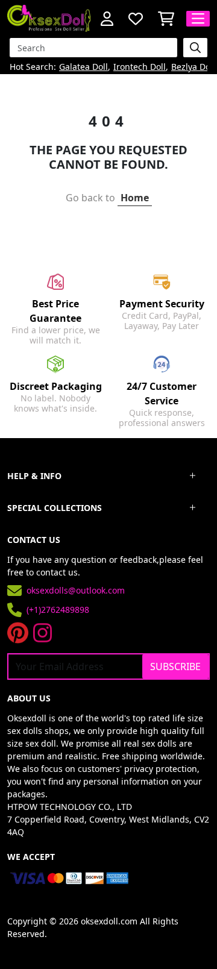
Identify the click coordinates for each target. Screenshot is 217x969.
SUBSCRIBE (175, 666)
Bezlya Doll (193, 67)
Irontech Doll (139, 67)
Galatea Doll (83, 67)
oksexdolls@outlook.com (76, 590)
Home (135, 197)
